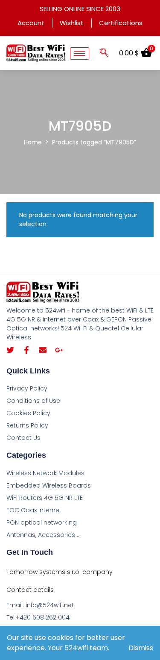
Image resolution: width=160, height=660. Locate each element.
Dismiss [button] (140, 648)
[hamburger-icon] (79, 53)
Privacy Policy (26, 388)
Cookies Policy (28, 413)
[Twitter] (10, 350)
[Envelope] (43, 350)
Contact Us (23, 437)
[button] (104, 53)
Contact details (30, 589)
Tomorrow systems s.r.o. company (59, 572)
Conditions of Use (33, 400)
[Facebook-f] (26, 350)
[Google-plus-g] (59, 350)
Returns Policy (27, 425)
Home (33, 142)
